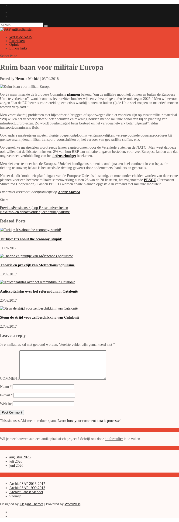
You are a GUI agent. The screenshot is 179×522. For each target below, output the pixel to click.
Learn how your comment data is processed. (90, 421)
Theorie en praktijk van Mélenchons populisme (37, 265)
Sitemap (15, 496)
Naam (6, 386)
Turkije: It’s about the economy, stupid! (31, 239)
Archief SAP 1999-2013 (27, 488)
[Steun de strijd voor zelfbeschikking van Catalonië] (39, 308)
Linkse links (18, 48)
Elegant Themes (31, 504)
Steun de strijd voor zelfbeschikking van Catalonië (39, 317)
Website (6, 404)
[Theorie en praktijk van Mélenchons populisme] (36, 256)
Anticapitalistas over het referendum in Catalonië (39, 291)
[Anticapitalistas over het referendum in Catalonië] (37, 282)
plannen (73, 94)
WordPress (72, 504)
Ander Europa (69, 192)
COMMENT (9, 378)
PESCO (150, 180)
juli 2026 (15, 461)
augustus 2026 (20, 457)
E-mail (6, 395)
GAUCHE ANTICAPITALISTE (28, 5)
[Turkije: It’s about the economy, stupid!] (30, 230)
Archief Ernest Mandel (26, 492)
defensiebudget (64, 156)
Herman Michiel (27, 79)
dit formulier (114, 439)
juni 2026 (16, 465)
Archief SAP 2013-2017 (27, 484)
